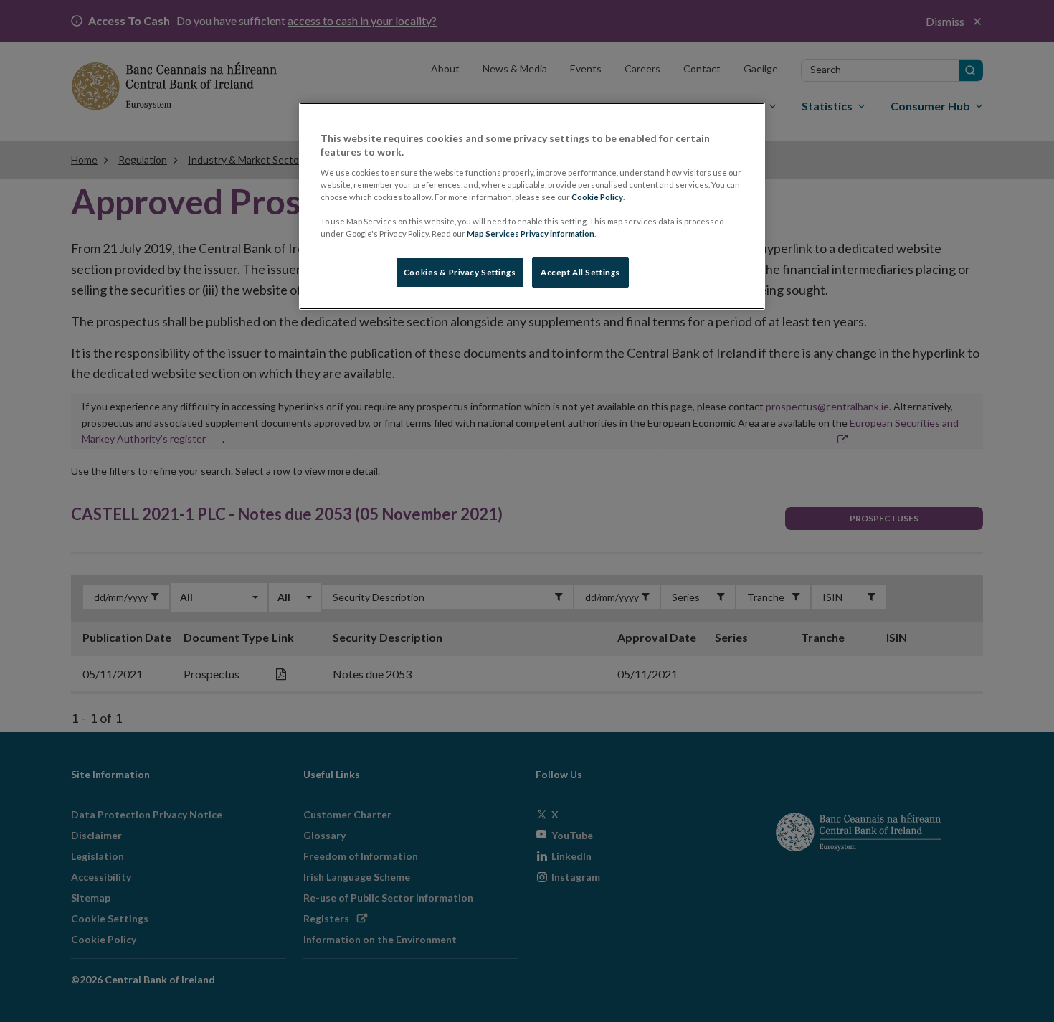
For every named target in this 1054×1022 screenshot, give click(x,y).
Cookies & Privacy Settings (460, 272)
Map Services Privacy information (530, 233)
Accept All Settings (580, 272)
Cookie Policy (597, 197)
